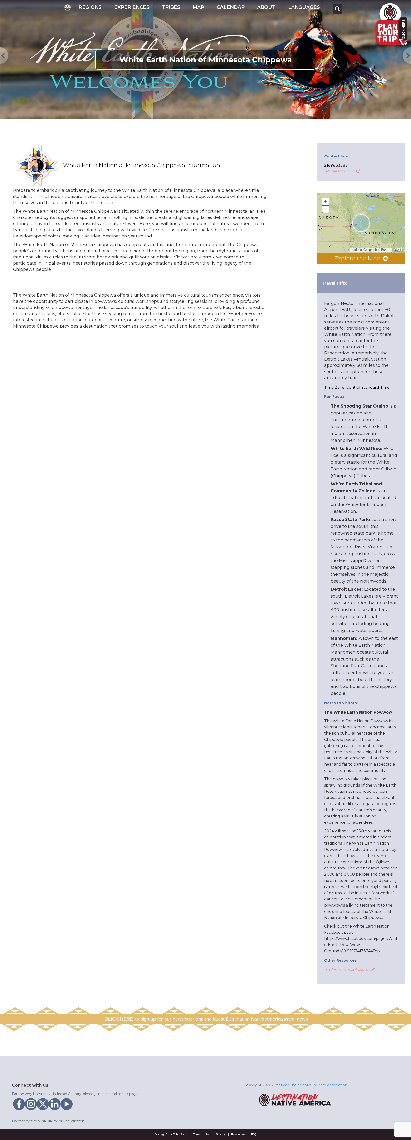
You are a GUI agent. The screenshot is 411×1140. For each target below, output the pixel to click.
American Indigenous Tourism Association (309, 1085)
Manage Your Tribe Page (171, 1134)
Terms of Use (201, 1134)
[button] (90, 8)
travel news (296, 1019)
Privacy (220, 1134)
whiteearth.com (339, 171)
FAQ (253, 1134)
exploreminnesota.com (346, 969)
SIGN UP (45, 1121)
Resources (238, 1134)
